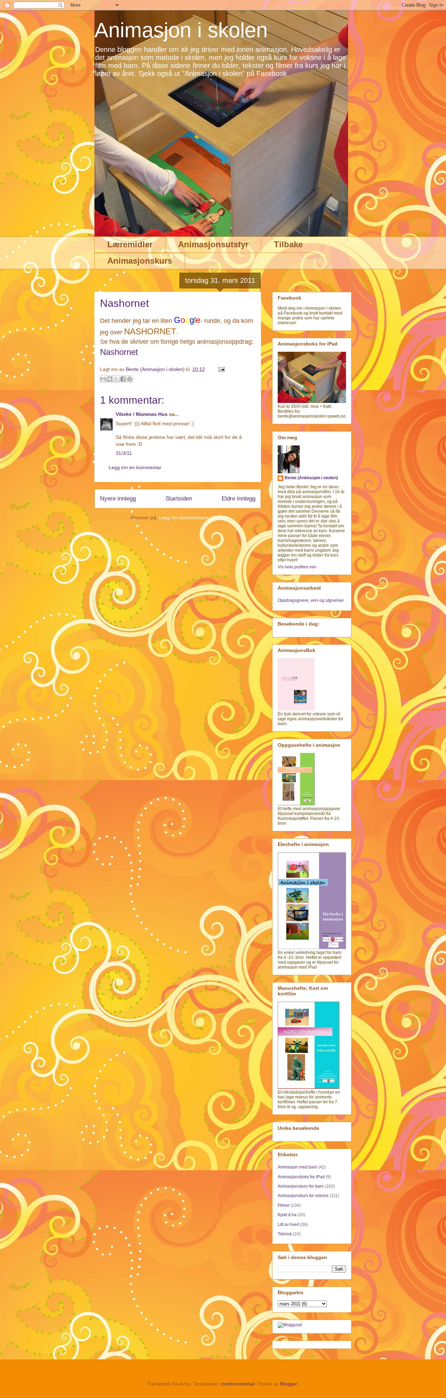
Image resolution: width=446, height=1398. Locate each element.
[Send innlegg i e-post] (220, 369)
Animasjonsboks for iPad (301, 1176)
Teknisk (285, 1234)
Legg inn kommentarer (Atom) (192, 517)
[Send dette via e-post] (103, 378)
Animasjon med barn (297, 1167)
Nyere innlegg (118, 498)
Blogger (288, 1384)
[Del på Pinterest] (129, 378)
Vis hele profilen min (297, 567)
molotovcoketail (238, 1384)
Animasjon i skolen (181, 30)
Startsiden (179, 498)
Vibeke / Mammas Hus (142, 414)
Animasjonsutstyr (213, 244)
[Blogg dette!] (109, 378)
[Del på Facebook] (123, 378)
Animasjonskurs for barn (301, 1186)
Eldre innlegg (238, 498)
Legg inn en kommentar (135, 467)
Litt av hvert (288, 1224)
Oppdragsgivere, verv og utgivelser (311, 600)
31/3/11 (124, 453)
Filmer (284, 1205)
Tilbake (288, 244)
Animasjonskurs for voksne (303, 1195)
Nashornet (119, 352)
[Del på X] (116, 378)
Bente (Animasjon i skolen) (311, 477)
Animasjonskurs (139, 260)
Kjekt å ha (287, 1214)
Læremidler (130, 244)
